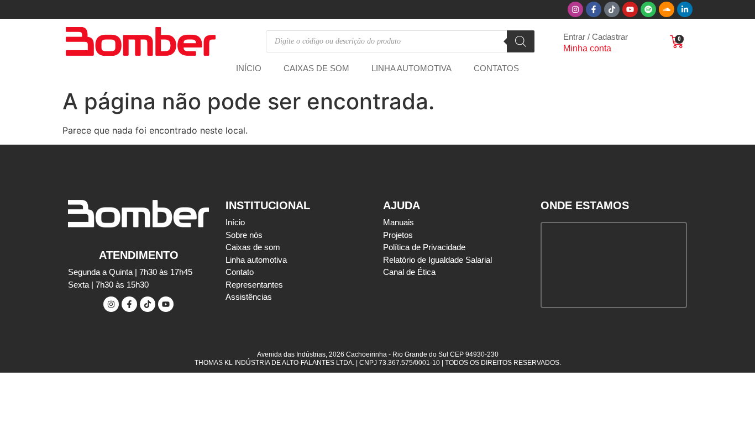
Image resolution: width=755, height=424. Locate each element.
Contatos (496, 68)
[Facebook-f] (593, 9)
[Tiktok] (612, 9)
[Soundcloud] (666, 9)
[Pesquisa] (520, 41)
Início (248, 68)
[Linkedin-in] (685, 9)
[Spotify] (648, 9)
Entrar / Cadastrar (595, 36)
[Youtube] (630, 9)
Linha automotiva (411, 68)
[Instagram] (575, 9)
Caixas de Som (316, 68)
